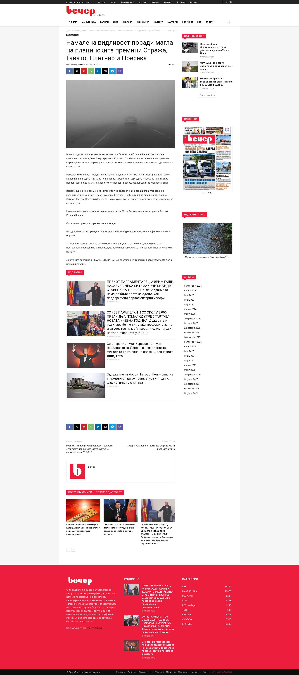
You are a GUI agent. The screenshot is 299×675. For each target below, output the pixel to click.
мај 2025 (189, 360)
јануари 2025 (191, 379)
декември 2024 (192, 383)
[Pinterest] (84, 71)
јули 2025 (189, 351)
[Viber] (119, 71)
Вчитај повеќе (206, 95)
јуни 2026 (189, 299)
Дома (68, 30)
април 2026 (190, 309)
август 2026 (190, 290)
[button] (229, 22)
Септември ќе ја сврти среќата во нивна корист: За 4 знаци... (216, 66)
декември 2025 (192, 327)
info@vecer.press (95, 627)
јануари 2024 (191, 393)
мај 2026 (189, 304)
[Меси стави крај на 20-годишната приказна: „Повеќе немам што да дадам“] (190, 82)
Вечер (80, 64)
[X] (231, 2)
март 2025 (189, 369)
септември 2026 (193, 285)
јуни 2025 (189, 355)
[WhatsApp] (91, 71)
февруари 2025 (192, 374)
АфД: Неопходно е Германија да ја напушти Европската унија (151, 447)
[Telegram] (112, 71)
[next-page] (73, 550)
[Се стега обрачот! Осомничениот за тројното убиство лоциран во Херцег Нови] (190, 47)
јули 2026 (189, 295)
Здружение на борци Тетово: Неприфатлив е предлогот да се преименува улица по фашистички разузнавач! (140, 378)
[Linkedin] (98, 71)
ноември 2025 (191, 332)
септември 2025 (193, 341)
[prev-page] (68, 550)
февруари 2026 (192, 318)
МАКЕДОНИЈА (80, 30)
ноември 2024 (191, 388)
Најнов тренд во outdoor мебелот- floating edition (207, 257)
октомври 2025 (192, 337)
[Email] (105, 71)
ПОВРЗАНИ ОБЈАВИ (80, 492)
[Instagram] (226, 2)
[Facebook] (222, 2)
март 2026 (189, 313)
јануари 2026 (191, 323)
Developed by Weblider (222, 671)
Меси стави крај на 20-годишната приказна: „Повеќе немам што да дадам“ (216, 81)
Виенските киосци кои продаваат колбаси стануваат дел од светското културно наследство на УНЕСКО (89, 449)
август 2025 (190, 346)
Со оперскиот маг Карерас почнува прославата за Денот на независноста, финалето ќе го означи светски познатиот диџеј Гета (158, 648)
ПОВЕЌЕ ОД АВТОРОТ (109, 492)
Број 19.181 (207, 193)
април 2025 (190, 365)
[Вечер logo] (91, 11)
